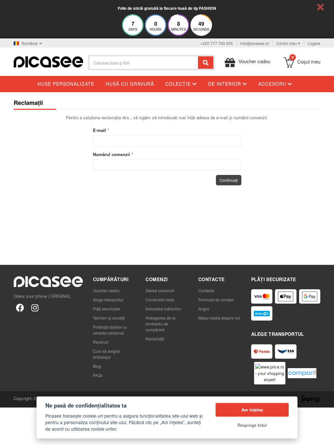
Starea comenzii (159, 290)
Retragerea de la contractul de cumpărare (160, 323)
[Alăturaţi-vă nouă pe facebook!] (19, 307)
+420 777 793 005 (216, 43)
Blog (97, 366)
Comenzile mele (160, 299)
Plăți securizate (106, 308)
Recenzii (101, 342)
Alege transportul (108, 299)
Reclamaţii (154, 338)
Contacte (206, 290)
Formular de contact (216, 299)
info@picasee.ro (254, 43)
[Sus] (8, 436)
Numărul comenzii (111, 154)
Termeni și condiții (109, 318)
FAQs (97, 375)
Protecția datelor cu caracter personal (110, 330)
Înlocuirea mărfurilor (163, 308)
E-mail (99, 130)
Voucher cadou (106, 290)
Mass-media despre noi (219, 318)
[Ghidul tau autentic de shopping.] (302, 373)
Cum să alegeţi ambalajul (106, 354)
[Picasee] (48, 61)
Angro (203, 308)
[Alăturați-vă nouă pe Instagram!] (34, 307)
